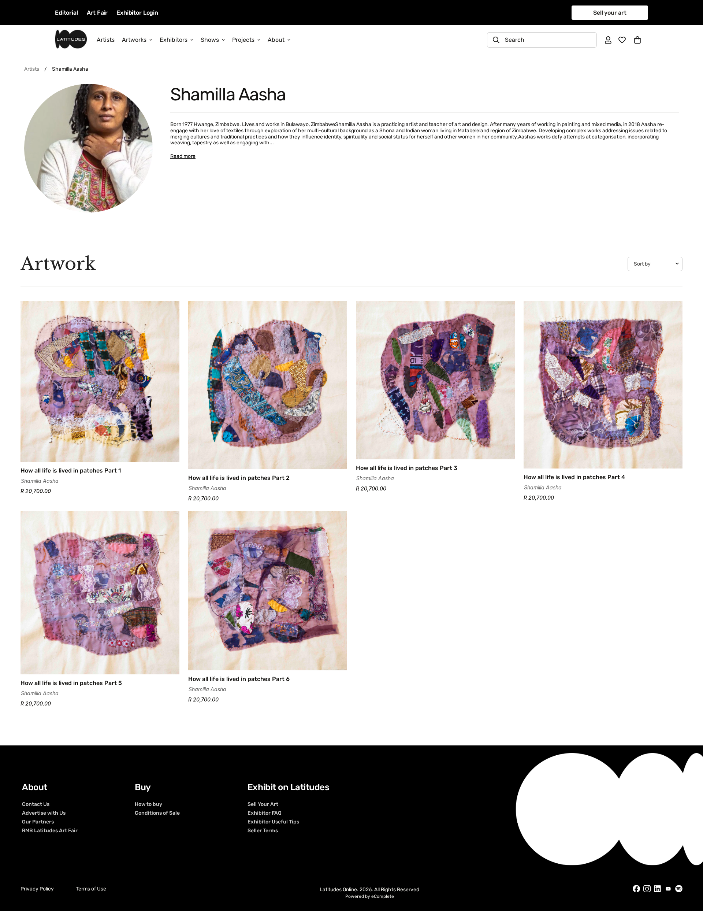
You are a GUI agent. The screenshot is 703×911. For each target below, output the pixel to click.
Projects (243, 39)
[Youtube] (668, 889)
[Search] (496, 40)
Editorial (66, 12)
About (276, 39)
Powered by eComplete (369, 896)
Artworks (134, 39)
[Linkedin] (657, 888)
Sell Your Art (263, 804)
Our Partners (38, 822)
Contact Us (35, 804)
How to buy (148, 804)
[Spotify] (678, 888)
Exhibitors (173, 39)
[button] (637, 40)
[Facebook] (636, 888)
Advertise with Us (44, 813)
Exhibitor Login (137, 12)
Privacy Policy (37, 889)
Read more (183, 156)
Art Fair (97, 12)
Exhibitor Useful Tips (273, 822)
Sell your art (609, 12)
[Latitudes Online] (71, 39)
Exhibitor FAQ (265, 813)
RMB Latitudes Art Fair (50, 830)
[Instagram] (647, 888)
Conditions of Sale (157, 813)
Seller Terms (263, 830)
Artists (106, 39)
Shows (210, 39)
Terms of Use (91, 889)
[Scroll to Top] (688, 871)
